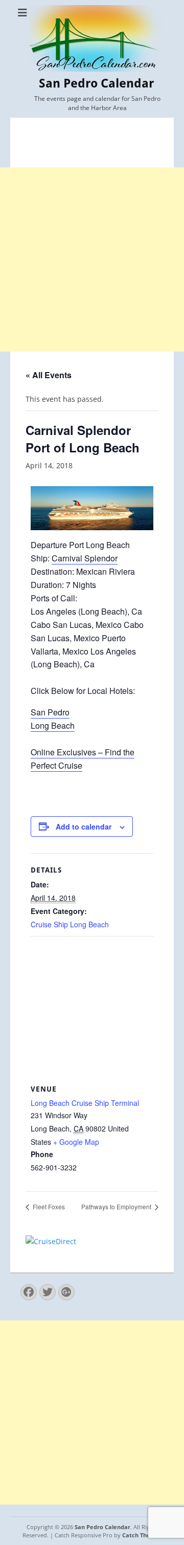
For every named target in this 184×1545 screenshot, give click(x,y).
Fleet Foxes (48, 1206)
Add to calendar (83, 826)
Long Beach (53, 725)
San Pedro (50, 712)
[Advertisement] (92, 259)
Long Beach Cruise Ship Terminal (85, 1103)
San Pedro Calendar (96, 83)
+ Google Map (76, 1142)
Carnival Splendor (85, 558)
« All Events (49, 375)
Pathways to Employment (117, 1206)
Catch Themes (142, 1535)
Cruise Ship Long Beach (70, 924)
